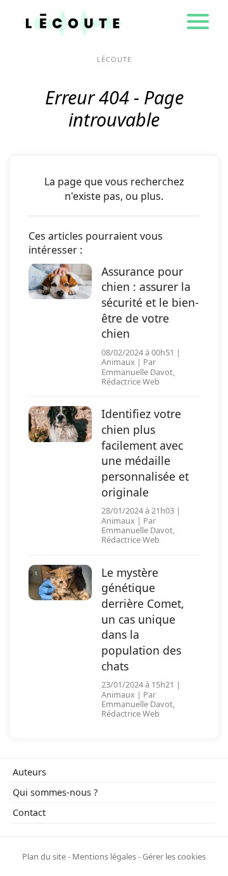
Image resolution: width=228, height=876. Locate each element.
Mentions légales (104, 856)
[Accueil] (72, 22)
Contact (29, 812)
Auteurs (29, 772)
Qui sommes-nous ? (55, 792)
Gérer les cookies (174, 856)
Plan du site (44, 856)
